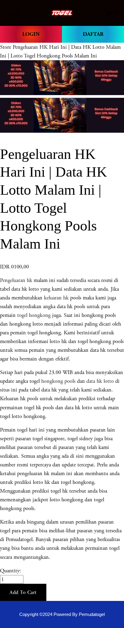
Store (5, 47)
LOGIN (31, 34)
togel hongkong (34, 315)
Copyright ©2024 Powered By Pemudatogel (62, 614)
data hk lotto (100, 381)
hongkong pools (58, 381)
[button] (23, 592)
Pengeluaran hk (16, 280)
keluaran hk (56, 297)
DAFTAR (93, 34)
